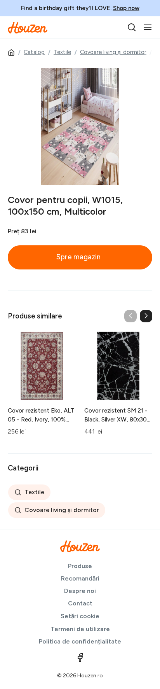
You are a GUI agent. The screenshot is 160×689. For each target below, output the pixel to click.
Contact (80, 603)
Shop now (126, 8)
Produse (80, 566)
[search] (132, 27)
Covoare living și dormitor (113, 52)
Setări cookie (80, 616)
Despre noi (80, 591)
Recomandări (80, 578)
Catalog (34, 52)
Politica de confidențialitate (80, 641)
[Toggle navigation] (147, 27)
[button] (146, 316)
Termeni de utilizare (80, 629)
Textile (62, 52)
